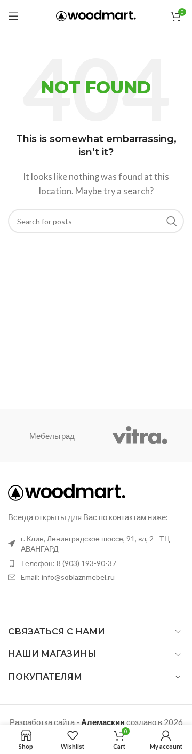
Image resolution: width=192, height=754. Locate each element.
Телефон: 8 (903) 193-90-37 (68, 563)
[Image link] (66, 491)
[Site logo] (96, 14)
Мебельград (52, 436)
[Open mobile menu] (13, 16)
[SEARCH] (171, 221)
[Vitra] (140, 435)
